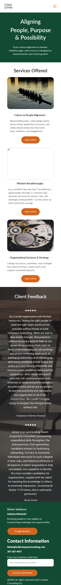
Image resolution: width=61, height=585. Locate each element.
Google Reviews (22, 531)
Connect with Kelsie (22, 573)
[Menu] (54, 6)
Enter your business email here (22, 557)
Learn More (30, 140)
